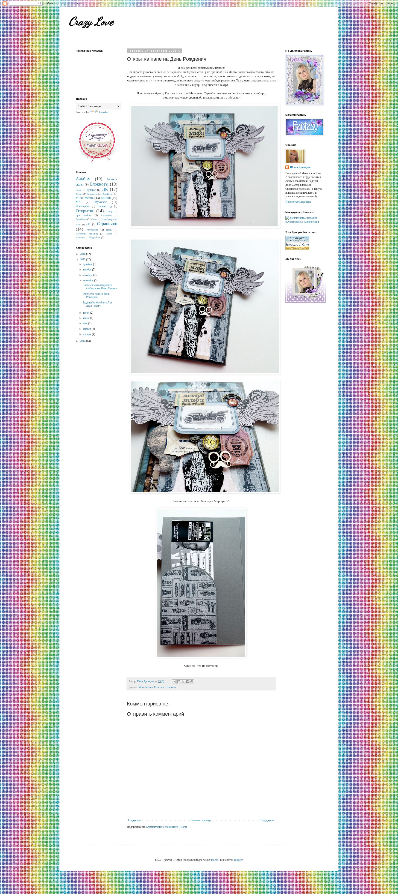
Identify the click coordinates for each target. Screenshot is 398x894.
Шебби (109, 233)
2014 (83, 341)
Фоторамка (92, 229)
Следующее (135, 820)
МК (78, 202)
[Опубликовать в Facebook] (187, 681)
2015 (83, 259)
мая (85, 323)
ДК (105, 189)
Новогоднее (83, 206)
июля (86, 312)
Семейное (81, 219)
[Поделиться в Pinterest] (192, 681)
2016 (83, 254)
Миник (106, 198)
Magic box (94, 237)
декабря (88, 264)
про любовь (83, 215)
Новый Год (104, 206)
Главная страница (201, 820)
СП (88, 224)
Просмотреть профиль (298, 201)
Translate (104, 112)
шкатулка (80, 237)
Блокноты (99, 184)
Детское (91, 190)
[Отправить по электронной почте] (174, 681)
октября (88, 275)
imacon (214, 859)
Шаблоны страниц (87, 233)
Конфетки (107, 193)
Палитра (109, 211)
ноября (87, 269)
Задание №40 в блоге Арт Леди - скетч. (97, 304)
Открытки (171, 687)
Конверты (92, 193)
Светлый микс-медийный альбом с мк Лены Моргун (100, 286)
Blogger (238, 859)
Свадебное (106, 215)
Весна (78, 190)
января (87, 334)
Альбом (83, 178)
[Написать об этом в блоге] (178, 681)
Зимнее (79, 194)
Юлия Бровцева (300, 167)
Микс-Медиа (145, 687)
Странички (107, 223)
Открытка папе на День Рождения (96, 295)
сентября (88, 280)
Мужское (159, 687)
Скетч (94, 219)
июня (86, 318)
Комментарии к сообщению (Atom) (166, 826)
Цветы (109, 229)
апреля (87, 328)
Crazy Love (91, 21)
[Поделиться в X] (183, 681)
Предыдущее (267, 820)
